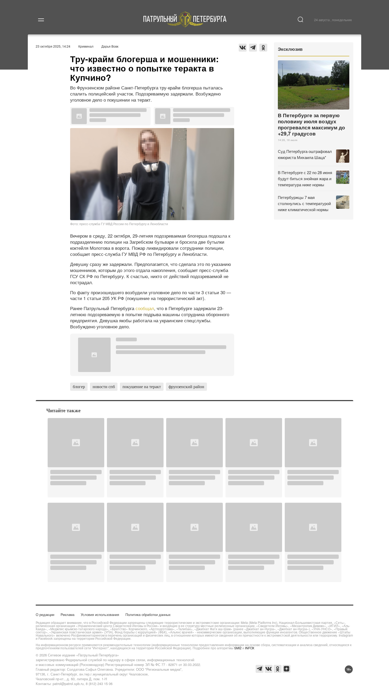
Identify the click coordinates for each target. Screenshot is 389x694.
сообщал (144, 308)
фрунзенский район (186, 386)
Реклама (67, 614)
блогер (79, 386)
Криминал (85, 46)
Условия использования (100, 614)
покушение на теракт (142, 386)
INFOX (249, 648)
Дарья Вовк (109, 46)
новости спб (104, 386)
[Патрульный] (185, 25)
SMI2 (238, 648)
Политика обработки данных (148, 614)
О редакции (45, 614)
